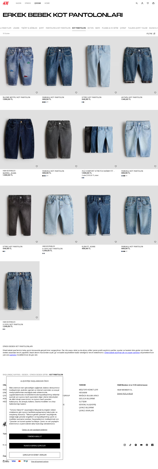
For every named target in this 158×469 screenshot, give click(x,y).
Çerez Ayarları (86, 411)
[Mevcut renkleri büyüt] (83, 102)
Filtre (149, 34)
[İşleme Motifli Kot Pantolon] (20, 65)
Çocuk (37, 3)
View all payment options (39, 461)
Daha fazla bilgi (125, 394)
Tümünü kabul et (34, 436)
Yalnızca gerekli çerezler (35, 446)
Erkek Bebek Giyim (39, 375)
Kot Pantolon (56, 375)
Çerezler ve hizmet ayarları (34, 455)
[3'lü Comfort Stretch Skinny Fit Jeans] (99, 139)
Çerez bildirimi (86, 408)
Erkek (28, 3)
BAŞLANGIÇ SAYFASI (11, 375)
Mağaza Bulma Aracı (89, 396)
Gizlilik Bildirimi (87, 399)
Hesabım (83, 393)
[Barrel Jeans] (20, 139)
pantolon (13, 355)
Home (47, 3)
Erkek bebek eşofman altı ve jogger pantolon (122, 353)
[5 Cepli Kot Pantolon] (59, 215)
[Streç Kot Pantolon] (99, 65)
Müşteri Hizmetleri (88, 390)
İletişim (82, 402)
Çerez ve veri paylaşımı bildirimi (34, 430)
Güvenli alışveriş (87, 405)
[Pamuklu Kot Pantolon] (59, 65)
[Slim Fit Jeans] (99, 215)
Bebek (25, 375)
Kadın (18, 3)
